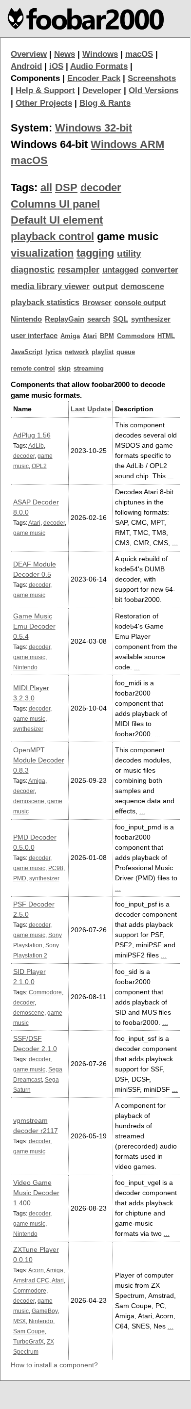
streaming (89, 368)
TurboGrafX (28, 1341)
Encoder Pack (93, 78)
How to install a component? (54, 1365)
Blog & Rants (105, 103)
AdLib (36, 445)
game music (29, 533)
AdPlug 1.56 (32, 435)
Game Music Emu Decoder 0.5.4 (34, 626)
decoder (100, 187)
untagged (120, 270)
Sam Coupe (29, 1331)
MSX (19, 1321)
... (170, 476)
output (105, 286)
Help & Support (45, 90)
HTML (166, 336)
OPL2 (39, 466)
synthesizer (151, 319)
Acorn (36, 1270)
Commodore (135, 336)
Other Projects (44, 103)
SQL (120, 319)
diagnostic (33, 270)
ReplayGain (64, 319)
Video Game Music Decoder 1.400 (36, 1193)
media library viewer (50, 286)
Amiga (70, 336)
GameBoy (44, 1311)
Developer (101, 90)
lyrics (53, 352)
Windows (100, 54)
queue (125, 352)
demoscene (142, 286)
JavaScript (26, 352)
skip (64, 368)
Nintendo (26, 319)
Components (35, 78)
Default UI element (57, 220)
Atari (90, 336)
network (77, 352)
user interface (34, 336)
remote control (33, 368)
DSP (66, 187)
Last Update (91, 409)
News (64, 54)
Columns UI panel (55, 204)
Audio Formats (99, 66)
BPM (107, 336)
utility (129, 253)
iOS (56, 66)
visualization (42, 253)
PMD (19, 878)
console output (140, 303)
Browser (97, 303)
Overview (29, 54)
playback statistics (45, 302)
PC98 (55, 868)
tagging (95, 253)
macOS (139, 54)
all (46, 187)
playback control (52, 236)
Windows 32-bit (93, 128)
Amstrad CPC (31, 1280)
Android (26, 66)
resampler (78, 270)
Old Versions (153, 90)
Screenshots (152, 78)
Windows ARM (127, 144)
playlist (103, 352)
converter (159, 270)
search (98, 319)
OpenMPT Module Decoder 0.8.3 (38, 760)
